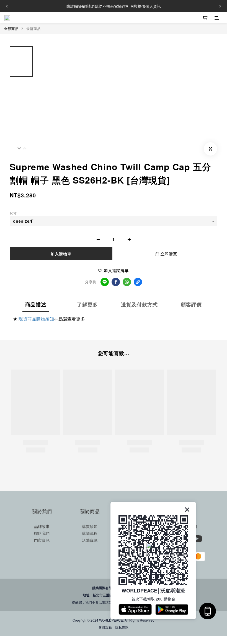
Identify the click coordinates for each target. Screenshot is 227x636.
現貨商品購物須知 (36, 319)
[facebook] (116, 282)
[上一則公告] (6, 6)
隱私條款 (121, 627)
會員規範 (105, 627)
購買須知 (89, 526)
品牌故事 (42, 526)
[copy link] (138, 282)
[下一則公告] (220, 6)
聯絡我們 (42, 533)
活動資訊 (89, 540)
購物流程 (89, 533)
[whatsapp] (127, 282)
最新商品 (33, 28)
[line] (104, 282)
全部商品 (11, 28)
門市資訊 (42, 540)
